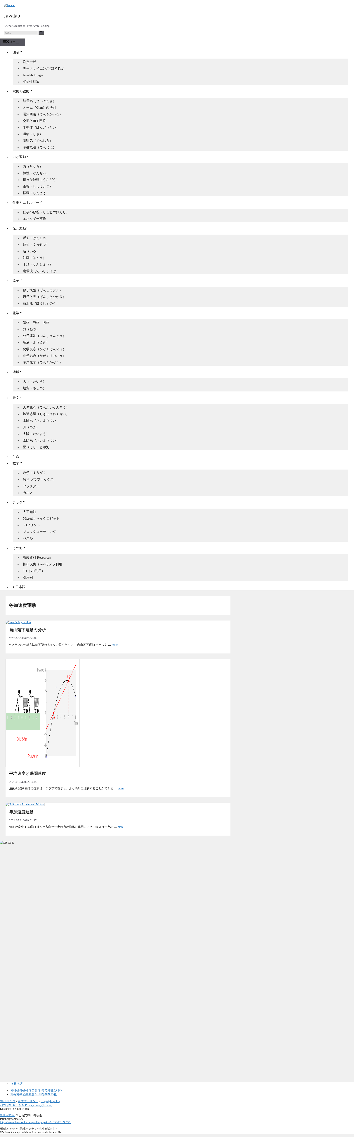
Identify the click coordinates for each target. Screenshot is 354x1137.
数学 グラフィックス (38, 479)
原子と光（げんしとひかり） (44, 297)
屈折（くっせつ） (36, 244)
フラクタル (31, 486)
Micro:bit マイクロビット (41, 518)
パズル (28, 538)
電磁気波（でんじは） (39, 147)
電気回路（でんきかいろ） (43, 114)
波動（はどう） (34, 258)
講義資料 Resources (37, 557)
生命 (16, 456)
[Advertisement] (27, 905)
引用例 (28, 577)
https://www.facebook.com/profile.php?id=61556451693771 (35, 1122)
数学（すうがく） (36, 473)
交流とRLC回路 (34, 121)
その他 (17, 548)
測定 (16, 52)
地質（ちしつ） (34, 388)
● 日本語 (19, 587)
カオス (28, 493)
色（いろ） (31, 251)
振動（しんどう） (36, 193)
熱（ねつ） (31, 329)
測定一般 (29, 62)
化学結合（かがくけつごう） (44, 356)
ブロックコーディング (39, 532)
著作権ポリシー (28, 1101)
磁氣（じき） (33, 134)
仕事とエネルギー (26, 202)
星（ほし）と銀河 (36, 447)
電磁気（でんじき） (38, 141)
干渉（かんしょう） (38, 264)
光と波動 (19, 228)
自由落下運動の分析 (27, 630)
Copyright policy (50, 1101)
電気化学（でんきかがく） (43, 362)
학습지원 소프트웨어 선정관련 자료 (33, 1094)
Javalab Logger (33, 75)
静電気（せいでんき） (39, 101)
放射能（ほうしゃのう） (41, 303)
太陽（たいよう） (36, 434)
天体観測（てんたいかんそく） (46, 407)
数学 (16, 463)
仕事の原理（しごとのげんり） (46, 212)
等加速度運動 (21, 812)
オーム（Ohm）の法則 (39, 107)
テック (17, 502)
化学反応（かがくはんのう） (44, 349)
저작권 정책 (7, 1101)
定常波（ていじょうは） (41, 271)
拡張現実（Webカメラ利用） (44, 564)
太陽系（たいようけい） (41, 420)
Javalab (12, 16)
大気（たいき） (34, 381)
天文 (16, 398)
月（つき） (31, 427)
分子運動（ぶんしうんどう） (44, 336)
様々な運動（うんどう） (41, 180)
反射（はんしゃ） (36, 238)
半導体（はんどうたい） (41, 127)
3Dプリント (31, 525)
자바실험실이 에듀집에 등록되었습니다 (36, 1090)
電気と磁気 (21, 91)
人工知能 (29, 512)
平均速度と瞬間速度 (27, 773)
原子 (16, 280)
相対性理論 (31, 82)
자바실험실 (7, 1115)
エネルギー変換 (34, 219)
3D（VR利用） (34, 571)
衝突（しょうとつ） (38, 186)
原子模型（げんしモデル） (43, 290)
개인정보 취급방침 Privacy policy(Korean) (26, 1105)
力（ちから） (33, 166)
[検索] (41, 33)
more (115, 644)
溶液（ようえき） (36, 342)
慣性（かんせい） (36, 173)
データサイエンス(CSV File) (43, 68)
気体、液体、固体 (36, 322)
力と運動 (19, 157)
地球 (16, 372)
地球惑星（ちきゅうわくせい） (46, 414)
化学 (16, 313)
